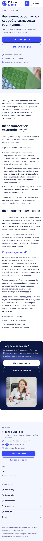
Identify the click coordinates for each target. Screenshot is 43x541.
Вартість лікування (9, 476)
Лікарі (4, 471)
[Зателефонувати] (27, 3)
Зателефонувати (21, 39)
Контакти (6, 428)
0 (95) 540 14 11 (14, 432)
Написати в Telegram (21, 46)
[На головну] (9, 3)
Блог (3, 467)
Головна (5, 10)
